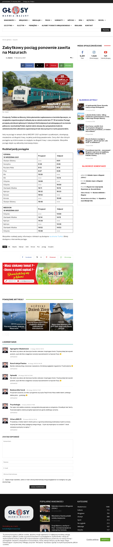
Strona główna (6, 40)
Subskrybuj (106, 51)
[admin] (4, 57)
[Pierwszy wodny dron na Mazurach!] (14, 317)
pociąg (44, 247)
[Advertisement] (94, 80)
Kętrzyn (21, 247)
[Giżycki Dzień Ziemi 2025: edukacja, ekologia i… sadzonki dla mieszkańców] (37, 317)
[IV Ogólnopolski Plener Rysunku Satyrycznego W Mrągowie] (80, 106)
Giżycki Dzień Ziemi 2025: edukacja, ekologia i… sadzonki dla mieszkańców (37, 325)
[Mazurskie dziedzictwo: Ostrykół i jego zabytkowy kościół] (61, 317)
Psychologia (15, 405)
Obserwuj (94, 51)
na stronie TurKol (56, 236)
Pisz (38, 247)
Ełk (9, 247)
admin (10, 58)
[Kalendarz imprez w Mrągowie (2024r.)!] (45, 508)
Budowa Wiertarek (17, 390)
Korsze (33, 247)
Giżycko (15, 40)
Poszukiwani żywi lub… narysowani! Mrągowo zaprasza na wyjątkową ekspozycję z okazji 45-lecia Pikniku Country (98, 152)
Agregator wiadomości (19, 349)
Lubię (82, 51)
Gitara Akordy (85, 192)
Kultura (61, 322)
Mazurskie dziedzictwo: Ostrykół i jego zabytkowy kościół (61, 326)
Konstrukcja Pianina (18, 363)
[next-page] (7, 334)
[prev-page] (3, 334)
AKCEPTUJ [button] (105, 539)
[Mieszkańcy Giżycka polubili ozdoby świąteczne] (45, 518)
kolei (27, 247)
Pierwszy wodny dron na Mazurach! (14, 327)
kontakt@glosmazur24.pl (11, 529)
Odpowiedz (13, 357)
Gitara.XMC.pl (15, 419)
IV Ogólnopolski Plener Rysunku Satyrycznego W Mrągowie (97, 106)
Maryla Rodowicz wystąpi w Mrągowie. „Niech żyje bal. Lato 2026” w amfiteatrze (97, 140)
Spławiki (13, 375)
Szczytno (51, 247)
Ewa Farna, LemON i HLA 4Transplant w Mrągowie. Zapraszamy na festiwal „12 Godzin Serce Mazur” (98, 128)
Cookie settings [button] (93, 540)
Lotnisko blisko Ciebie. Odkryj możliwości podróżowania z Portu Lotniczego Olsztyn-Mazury (97, 116)
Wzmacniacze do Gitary (88, 198)
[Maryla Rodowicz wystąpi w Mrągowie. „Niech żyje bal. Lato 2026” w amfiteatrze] (80, 140)
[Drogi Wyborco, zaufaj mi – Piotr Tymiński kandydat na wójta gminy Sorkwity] (45, 528)
